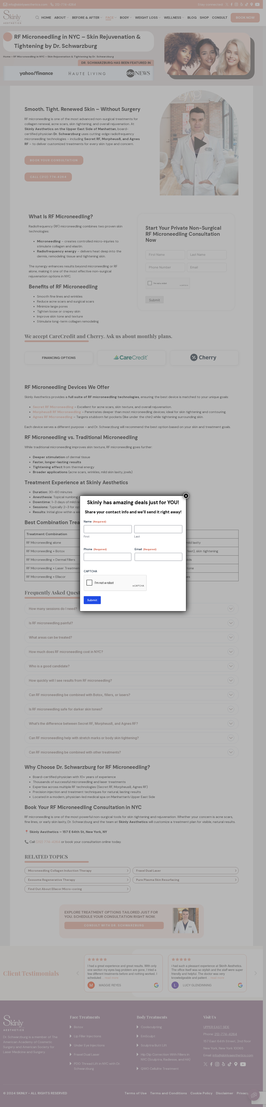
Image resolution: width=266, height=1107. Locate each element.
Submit (92, 600)
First (86, 536)
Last (137, 536)
